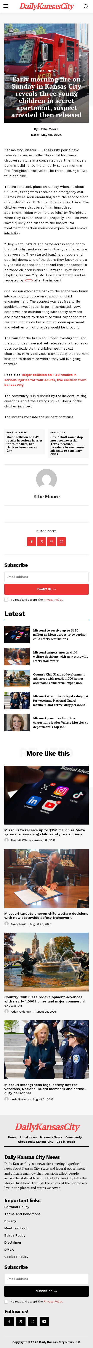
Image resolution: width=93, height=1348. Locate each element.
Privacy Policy (53, 599)
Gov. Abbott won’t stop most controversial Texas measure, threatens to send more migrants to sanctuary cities (67, 445)
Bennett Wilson (21, 840)
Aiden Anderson (21, 1011)
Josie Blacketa (20, 1099)
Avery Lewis (18, 924)
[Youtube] (44, 1321)
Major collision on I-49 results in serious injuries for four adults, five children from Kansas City (45, 380)
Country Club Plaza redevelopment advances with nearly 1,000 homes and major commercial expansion (59, 678)
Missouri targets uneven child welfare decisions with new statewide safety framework (60, 656)
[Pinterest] (51, 541)
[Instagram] (32, 1321)
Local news (46, 70)
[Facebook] (31, 541)
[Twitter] (41, 541)
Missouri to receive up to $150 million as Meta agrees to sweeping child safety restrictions (59, 634)
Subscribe (44, 1291)
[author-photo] (7, 840)
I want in (44, 589)
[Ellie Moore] (46, 479)
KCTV (29, 280)
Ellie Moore (49, 129)
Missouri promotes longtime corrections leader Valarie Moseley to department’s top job (60, 722)
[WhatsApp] (61, 541)
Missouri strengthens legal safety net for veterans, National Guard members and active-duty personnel (60, 700)
